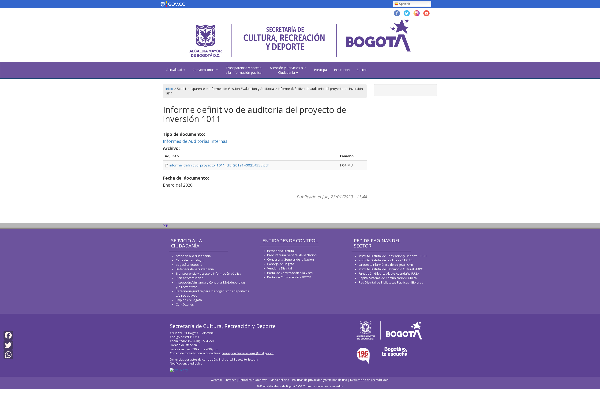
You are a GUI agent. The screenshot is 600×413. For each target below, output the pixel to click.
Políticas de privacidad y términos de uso (319, 380)
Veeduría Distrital (279, 268)
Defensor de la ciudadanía (195, 269)
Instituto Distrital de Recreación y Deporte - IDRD (393, 256)
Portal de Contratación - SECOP (289, 277)
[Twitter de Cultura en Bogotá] (407, 13)
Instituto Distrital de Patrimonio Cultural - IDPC (391, 269)
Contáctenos (185, 304)
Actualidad (174, 69)
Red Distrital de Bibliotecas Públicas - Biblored (391, 282)
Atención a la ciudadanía (193, 256)
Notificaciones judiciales (186, 363)
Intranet (230, 380)
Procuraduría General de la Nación (292, 255)
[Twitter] (8, 344)
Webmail (217, 380)
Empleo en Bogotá (189, 300)
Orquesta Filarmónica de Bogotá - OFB (386, 264)
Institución (342, 69)
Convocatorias (203, 69)
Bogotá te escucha (189, 264)
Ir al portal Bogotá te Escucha (238, 359)
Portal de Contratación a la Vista (290, 273)
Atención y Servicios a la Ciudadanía (288, 70)
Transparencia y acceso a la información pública (243, 70)
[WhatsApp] (8, 354)
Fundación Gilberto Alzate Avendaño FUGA (389, 273)
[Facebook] (8, 335)
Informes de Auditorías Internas (195, 141)
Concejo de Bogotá (280, 264)
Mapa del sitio (279, 380)
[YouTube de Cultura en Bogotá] (426, 13)
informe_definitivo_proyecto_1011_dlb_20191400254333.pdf (219, 165)
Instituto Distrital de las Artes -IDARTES (386, 260)
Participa (320, 69)
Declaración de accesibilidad (369, 380)
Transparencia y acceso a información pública (208, 273)
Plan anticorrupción (189, 278)
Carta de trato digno (190, 260)
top (165, 225)
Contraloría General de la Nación (290, 259)
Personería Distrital (281, 251)
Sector (362, 69)
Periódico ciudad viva (253, 380)
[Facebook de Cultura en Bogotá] (397, 13)
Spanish (404, 4)
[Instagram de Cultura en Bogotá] (416, 13)
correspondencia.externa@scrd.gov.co (248, 353)
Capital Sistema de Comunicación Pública (388, 278)
